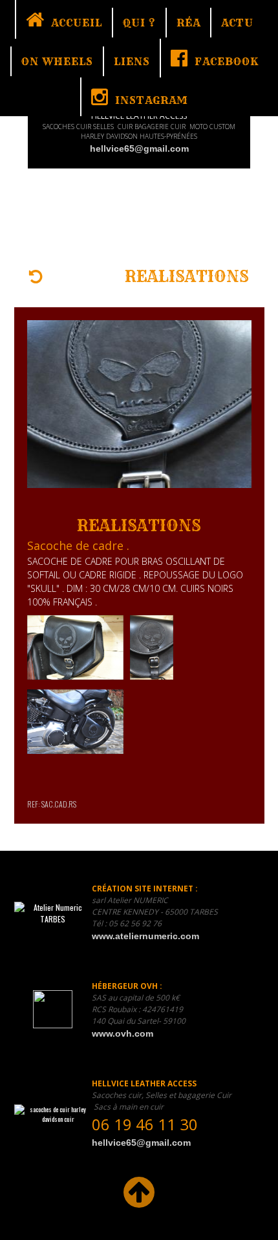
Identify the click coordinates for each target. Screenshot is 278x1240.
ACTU (237, 22)
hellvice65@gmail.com (139, 148)
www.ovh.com (122, 1033)
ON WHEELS (57, 61)
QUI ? (139, 22)
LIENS (132, 61)
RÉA (188, 22)
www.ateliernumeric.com (145, 936)
